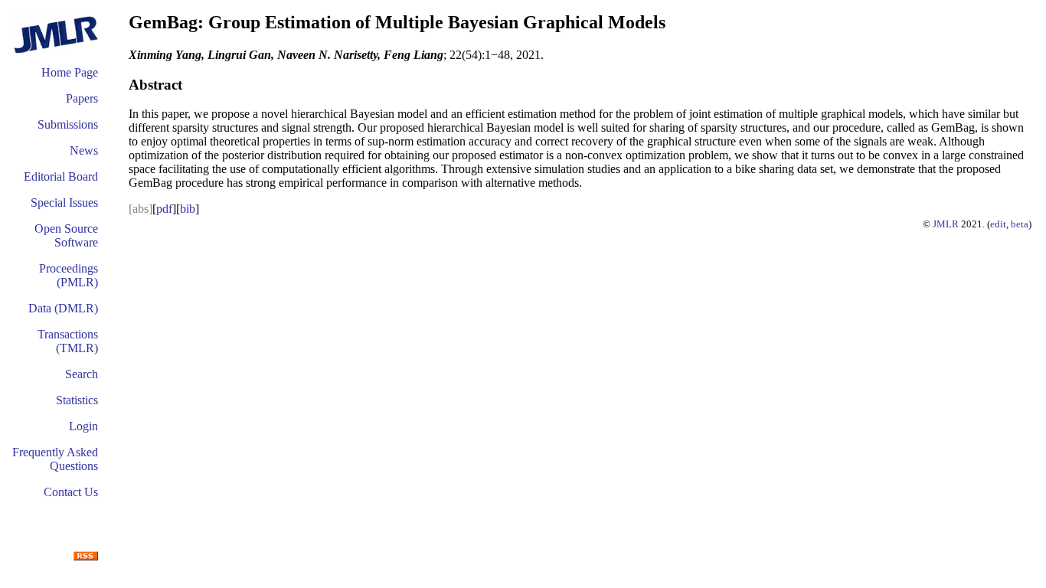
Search (81, 374)
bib (187, 208)
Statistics (77, 400)
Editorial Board (61, 176)
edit (998, 224)
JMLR (946, 224)
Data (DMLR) (63, 308)
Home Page (69, 72)
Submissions (68, 124)
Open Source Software (66, 235)
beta (1019, 224)
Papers (82, 98)
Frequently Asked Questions (55, 459)
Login (83, 426)
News (84, 150)
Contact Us (71, 491)
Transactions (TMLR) (68, 341)
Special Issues (64, 202)
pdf (164, 208)
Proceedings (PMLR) (68, 275)
